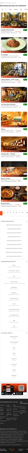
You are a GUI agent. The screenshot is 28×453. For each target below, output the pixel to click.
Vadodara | (3, 439)
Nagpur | (20, 439)
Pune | (25, 431)
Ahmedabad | (15, 433)
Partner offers (2, 413)
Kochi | (15, 434)
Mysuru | (20, 437)
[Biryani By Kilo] (14, 197)
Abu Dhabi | (14, 441)
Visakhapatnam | (9, 436)
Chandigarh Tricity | (22, 441)
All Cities (13, 442)
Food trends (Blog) (2, 409)
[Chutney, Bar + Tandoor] (14, 147)
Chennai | (20, 431)
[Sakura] (14, 123)
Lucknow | (10, 434)
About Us (2, 405)
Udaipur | (2, 441)
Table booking (8, 405)
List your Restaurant (23, 407)
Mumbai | (9, 431)
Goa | (10, 433)
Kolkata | (2, 433)
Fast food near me (9, 409)
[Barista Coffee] (14, 172)
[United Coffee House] (14, 23)
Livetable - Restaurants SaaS (23, 412)
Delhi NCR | (3, 431)
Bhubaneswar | (4, 437)
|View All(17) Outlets (18, 204)
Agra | (25, 433)
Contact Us (3, 421)
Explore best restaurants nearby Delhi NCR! (10, 444)
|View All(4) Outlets (18, 80)
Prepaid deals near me (9, 414)
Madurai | (7, 441)
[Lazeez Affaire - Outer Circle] (14, 73)
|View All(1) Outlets (18, 130)
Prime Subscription (16, 405)
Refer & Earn (16, 411)
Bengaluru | (15, 431)
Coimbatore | (20, 434)
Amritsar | (21, 436)
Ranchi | (2, 436)
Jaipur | (22, 433)
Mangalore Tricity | (5, 442)
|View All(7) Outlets (18, 31)
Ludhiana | (15, 437)
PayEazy (15, 409)
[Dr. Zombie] (14, 48)
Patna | (16, 436)
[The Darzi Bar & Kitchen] (14, 98)
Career (2, 423)
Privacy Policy (15, 418)
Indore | (10, 437)
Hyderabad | (3, 434)
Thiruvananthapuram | (12, 439)
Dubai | (7, 433)
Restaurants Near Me (9, 419)
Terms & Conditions (16, 414)
